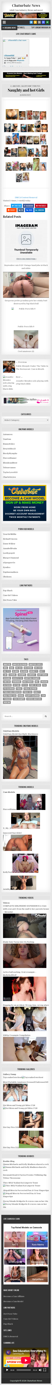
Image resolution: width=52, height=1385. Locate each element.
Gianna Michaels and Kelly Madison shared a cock (26, 1164)
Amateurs (16, 86)
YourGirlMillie (9, 534)
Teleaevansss (9, 467)
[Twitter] (31, 22)
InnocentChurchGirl (12, 833)
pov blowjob (9, 688)
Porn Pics (36, 86)
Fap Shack (7, 590)
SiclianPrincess (10, 539)
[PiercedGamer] (31, 809)
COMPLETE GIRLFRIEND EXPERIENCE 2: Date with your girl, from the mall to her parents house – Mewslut (26, 909)
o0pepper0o (9, 562)
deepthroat (42, 674)
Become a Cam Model (13, 1301)
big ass (19, 667)
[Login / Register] (47, 22)
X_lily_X (7, 828)
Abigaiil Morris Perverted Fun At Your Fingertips (26, 1190)
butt (42, 671)
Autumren (7, 434)
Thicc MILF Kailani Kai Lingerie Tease (20, 1183)
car (5, 674)
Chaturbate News (26, 5)
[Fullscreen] (44, 1370)
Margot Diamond (11, 558)
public (19, 688)
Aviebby (7, 889)
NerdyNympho (10, 453)
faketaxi (7, 681)
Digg (30, 210)
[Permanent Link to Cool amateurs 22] (26, 339)
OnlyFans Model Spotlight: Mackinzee (20, 734)
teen (43, 695)
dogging (7, 678)
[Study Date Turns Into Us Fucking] (24, 967)
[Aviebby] (23, 889)
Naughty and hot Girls (26, 90)
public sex (27, 692)
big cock (38, 667)
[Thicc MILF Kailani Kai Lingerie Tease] (21, 1186)
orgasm (44, 681)
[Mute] (40, 1370)
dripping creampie (32, 678)
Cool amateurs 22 (26, 351)
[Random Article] (43, 22)
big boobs (28, 667)
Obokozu (7, 577)
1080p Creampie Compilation (16, 1035)
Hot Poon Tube (10, 600)
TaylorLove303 (10, 472)
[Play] (7, 1370)
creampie (21, 674)
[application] (26, 1360)
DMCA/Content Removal (26, 197)
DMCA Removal (10, 1336)
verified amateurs (34, 699)
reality (37, 692)
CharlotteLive (9, 477)
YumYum (7, 439)
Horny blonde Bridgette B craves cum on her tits (25, 1201)
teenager (7, 699)
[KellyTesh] (25, 872)
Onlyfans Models (11, 731)
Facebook (29, 205)
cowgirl (12, 674)
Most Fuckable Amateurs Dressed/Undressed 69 (25, 1082)
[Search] (39, 22)
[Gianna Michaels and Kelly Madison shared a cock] (26, 1170)
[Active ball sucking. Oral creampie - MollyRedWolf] (24, 1000)
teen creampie (18, 699)
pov (44, 685)
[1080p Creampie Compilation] (24, 1061)
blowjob (24, 671)
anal (5, 667)
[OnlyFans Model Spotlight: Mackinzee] (20, 778)
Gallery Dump (26, 86)
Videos (6, 903)
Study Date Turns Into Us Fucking (18, 942)
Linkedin (41, 210)
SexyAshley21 (9, 449)
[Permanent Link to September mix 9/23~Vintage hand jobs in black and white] (26, 241)
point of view (35, 685)
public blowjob (30, 688)
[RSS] (35, 22)
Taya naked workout (12, 1077)
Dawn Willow (9, 544)
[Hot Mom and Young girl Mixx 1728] (20, 1108)
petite (24, 685)
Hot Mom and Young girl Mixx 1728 (19, 1105)
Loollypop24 (9, 553)
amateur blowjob (20, 664)
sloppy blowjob (32, 695)
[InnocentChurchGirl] (17, 850)
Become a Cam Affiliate (13, 1296)
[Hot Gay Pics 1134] (31, 1127)
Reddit (12, 210)
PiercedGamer (10, 458)
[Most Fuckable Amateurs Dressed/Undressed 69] (15, 1100)
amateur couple (35, 664)
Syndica (6, 567)
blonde (15, 671)
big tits (7, 671)
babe (11, 667)
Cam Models (9, 792)
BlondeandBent (10, 463)
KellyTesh (7, 872)
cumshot (31, 674)
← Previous (21, 362)
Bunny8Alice (9, 444)
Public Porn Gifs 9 (26, 326)
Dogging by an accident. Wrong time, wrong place (26, 1005)
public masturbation (12, 692)
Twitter (17, 205)
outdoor (7, 685)
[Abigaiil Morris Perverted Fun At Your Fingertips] (26, 1196)
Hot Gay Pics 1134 (11, 1127)
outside (16, 685)
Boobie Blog (8, 1161)
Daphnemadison (10, 572)
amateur (7, 664)
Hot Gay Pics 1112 (11, 1147)
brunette (34, 671)
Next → (19, 377)
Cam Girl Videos (10, 595)
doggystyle (17, 678)
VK (22, 210)
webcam (7, 702)
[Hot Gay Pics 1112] (31, 1147)
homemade (17, 681)
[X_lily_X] (25, 828)
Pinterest (42, 205)
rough (20, 695)
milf (37, 681)
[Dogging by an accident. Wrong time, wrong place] (24, 1030)
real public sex (10, 695)
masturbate (28, 681)
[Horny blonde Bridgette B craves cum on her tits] (26, 1207)
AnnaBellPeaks (10, 548)
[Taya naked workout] (32, 1077)
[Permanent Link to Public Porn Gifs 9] (26, 315)
